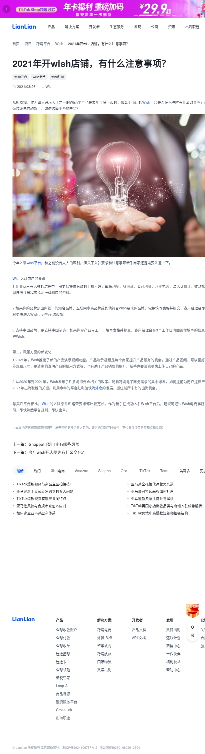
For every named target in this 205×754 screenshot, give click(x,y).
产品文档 (139, 629)
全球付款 (63, 637)
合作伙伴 (173, 653)
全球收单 (63, 645)
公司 (154, 26)
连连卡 (61, 661)
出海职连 (192, 26)
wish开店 (20, 77)
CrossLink (64, 709)
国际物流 (104, 661)
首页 (24, 26)
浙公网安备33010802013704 (120, 747)
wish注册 (58, 77)
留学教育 (104, 645)
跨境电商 (104, 629)
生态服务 (117, 26)
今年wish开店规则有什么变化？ (57, 452)
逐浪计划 (173, 637)
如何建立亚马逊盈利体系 (36, 512)
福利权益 (173, 661)
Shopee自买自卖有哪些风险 (54, 444)
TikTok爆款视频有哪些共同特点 (41, 498)
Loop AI (62, 685)
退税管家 (63, 677)
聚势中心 (173, 645)
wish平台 (34, 262)
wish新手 (39, 77)
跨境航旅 (104, 653)
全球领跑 (63, 669)
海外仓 (97, 387)
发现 (137, 26)
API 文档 (139, 637)
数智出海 (173, 629)
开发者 (94, 26)
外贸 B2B (104, 637)
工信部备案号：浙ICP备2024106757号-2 (69, 747)
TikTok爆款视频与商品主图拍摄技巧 (45, 483)
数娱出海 (104, 669)
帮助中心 (173, 669)
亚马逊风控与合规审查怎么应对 (41, 505)
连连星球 (63, 653)
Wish (59, 43)
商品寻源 (63, 693)
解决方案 (72, 26)
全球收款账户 (66, 629)
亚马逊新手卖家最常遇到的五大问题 (44, 491)
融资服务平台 (66, 701)
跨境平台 (43, 43)
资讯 (171, 26)
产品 (51, 26)
